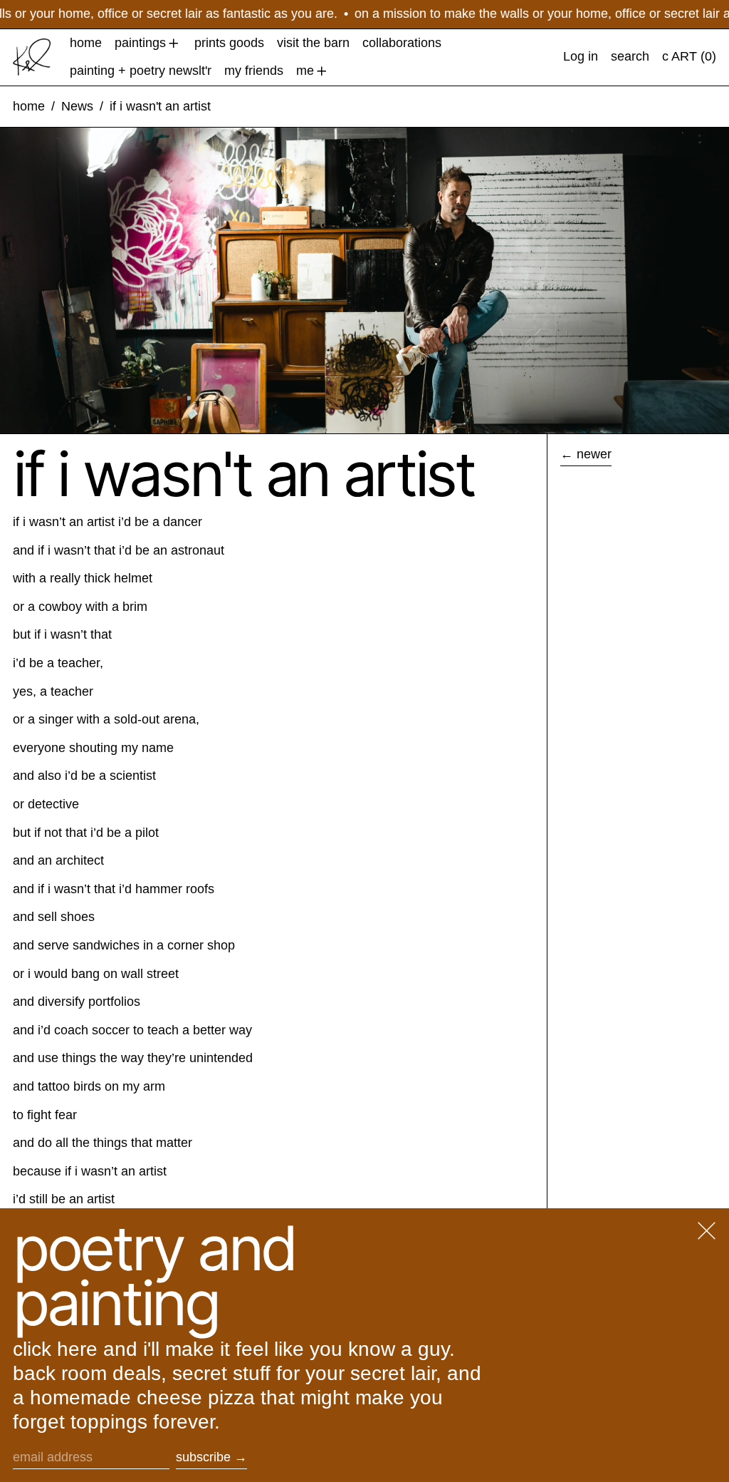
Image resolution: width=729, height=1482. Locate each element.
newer (594, 454)
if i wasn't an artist (160, 106)
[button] (630, 57)
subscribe (203, 1457)
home (29, 106)
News (77, 106)
